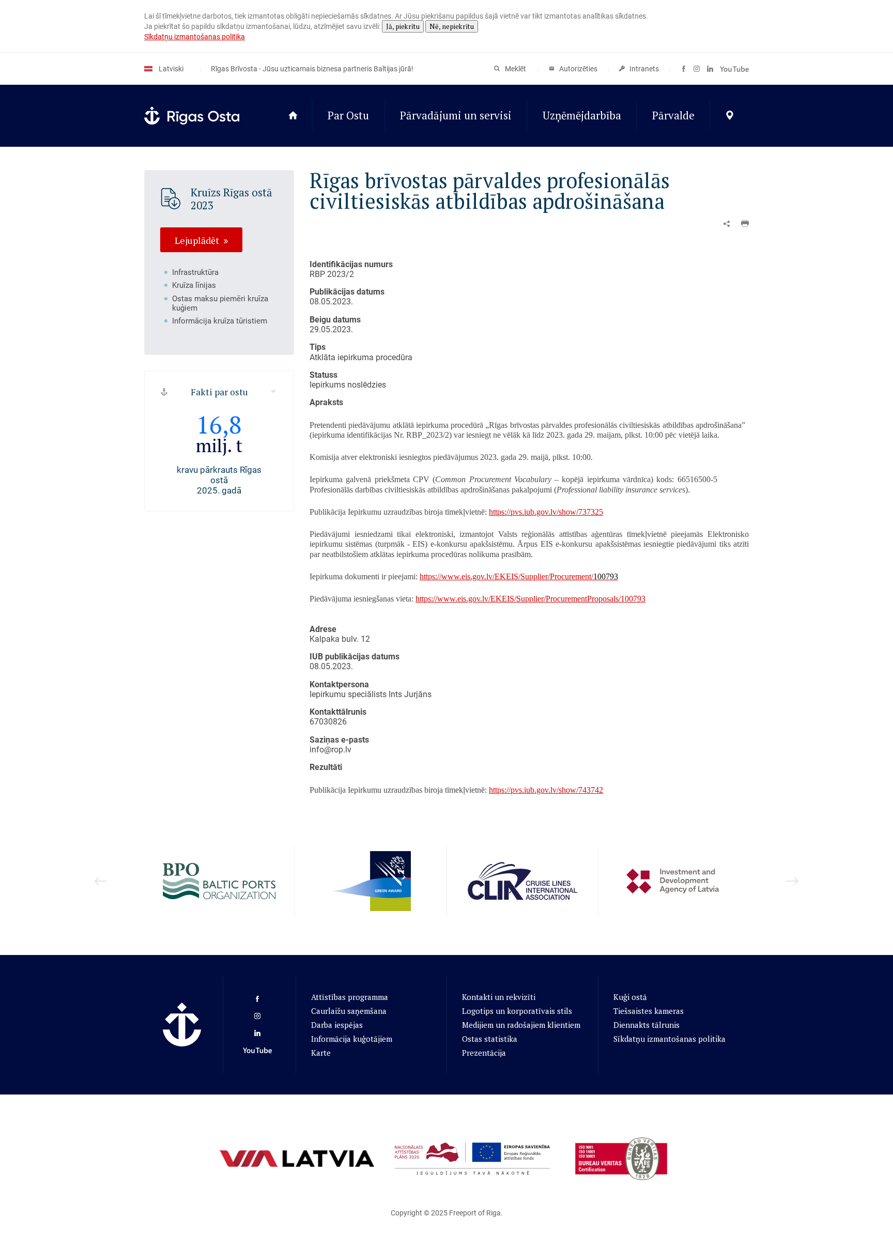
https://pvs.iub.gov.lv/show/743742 (546, 789)
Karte (321, 1052)
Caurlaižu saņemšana (349, 1011)
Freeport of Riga (475, 1213)
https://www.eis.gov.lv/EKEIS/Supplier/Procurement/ (519, 576)
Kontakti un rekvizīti (498, 997)
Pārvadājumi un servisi (456, 115)
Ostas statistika (489, 1039)
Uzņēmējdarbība (582, 115)
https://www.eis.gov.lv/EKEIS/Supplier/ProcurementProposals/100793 (530, 598)
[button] (745, 223)
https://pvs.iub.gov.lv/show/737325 (546, 511)
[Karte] (729, 116)
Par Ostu (348, 115)
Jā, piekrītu (403, 26)
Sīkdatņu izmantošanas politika (194, 37)
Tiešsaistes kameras (648, 1011)
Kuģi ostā (630, 997)
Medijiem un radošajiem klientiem (521, 1025)
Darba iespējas (337, 1025)
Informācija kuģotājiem (351, 1039)
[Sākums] (292, 116)
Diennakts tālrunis (646, 1025)
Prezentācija (484, 1052)
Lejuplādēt (197, 240)
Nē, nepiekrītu (451, 26)
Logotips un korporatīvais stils (517, 1011)
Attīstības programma (349, 997)
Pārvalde (673, 115)
